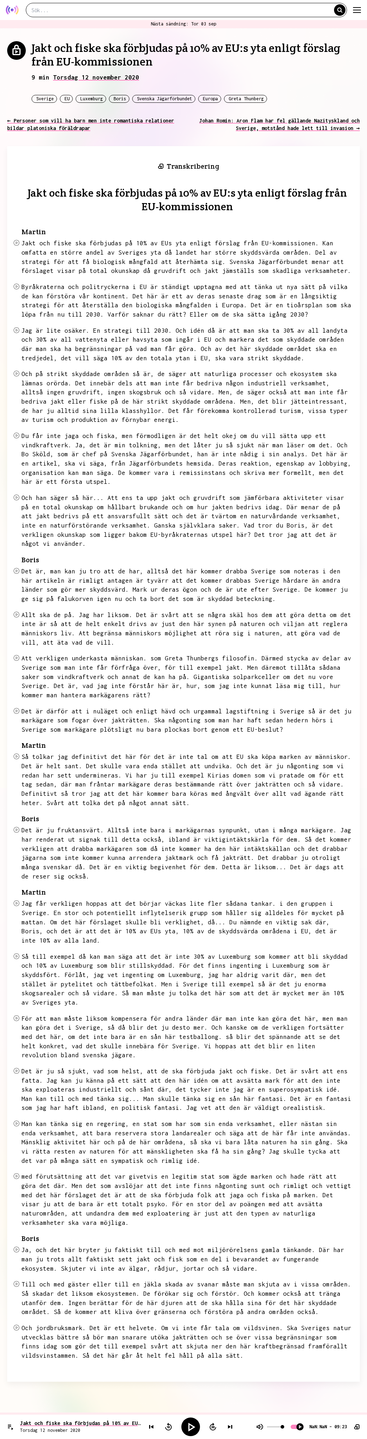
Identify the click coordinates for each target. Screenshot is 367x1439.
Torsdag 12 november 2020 (96, 77)
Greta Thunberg (246, 98)
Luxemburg (91, 98)
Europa (210, 98)
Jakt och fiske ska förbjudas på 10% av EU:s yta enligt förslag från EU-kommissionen (80, 1423)
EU (67, 98)
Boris (120, 98)
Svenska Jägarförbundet (164, 98)
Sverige (45, 98)
